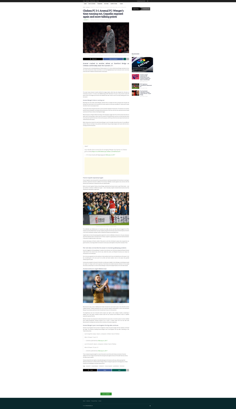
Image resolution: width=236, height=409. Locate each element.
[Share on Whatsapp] (124, 59)
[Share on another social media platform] (127, 59)
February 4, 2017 (110, 155)
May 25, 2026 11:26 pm (136, 70)
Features (106, 3)
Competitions (113, 3)
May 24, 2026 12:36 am (143, 96)
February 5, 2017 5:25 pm (95, 19)
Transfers (99, 3)
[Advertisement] (106, 82)
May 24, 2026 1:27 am (143, 88)
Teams (121, 3)
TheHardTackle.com (89, 405)
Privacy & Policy (92, 1)
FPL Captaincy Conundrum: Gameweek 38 (146, 85)
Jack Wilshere (116, 366)
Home (85, 3)
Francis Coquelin (108, 366)
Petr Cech (122, 366)
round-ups (88, 7)
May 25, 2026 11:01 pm (143, 81)
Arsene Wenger (95, 366)
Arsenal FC (88, 366)
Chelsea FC (101, 366)
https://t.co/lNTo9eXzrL (98, 151)
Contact (97, 1)
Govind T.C (86, 19)
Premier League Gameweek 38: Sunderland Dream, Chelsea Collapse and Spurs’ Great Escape (145, 77)
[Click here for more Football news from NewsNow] (137, 8)
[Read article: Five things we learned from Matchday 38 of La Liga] (142, 64)
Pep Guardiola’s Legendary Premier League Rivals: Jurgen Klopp (145, 92)
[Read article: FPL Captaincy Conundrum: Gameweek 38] (135, 86)
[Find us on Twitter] (147, 1)
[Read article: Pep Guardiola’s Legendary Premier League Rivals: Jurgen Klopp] (135, 93)
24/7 (148, 8)
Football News (145, 8)
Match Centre (91, 3)
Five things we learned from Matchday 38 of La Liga (140, 68)
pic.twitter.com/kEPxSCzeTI (112, 151)
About (84, 1)
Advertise (87, 1)
